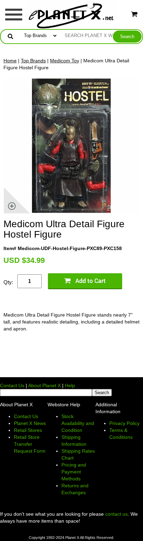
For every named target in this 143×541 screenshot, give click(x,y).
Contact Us (12, 385)
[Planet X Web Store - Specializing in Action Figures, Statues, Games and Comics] (71, 14)
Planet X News (30, 423)
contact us (116, 514)
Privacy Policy (124, 423)
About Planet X (44, 385)
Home (10, 60)
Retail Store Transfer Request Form (29, 444)
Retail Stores (28, 430)
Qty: (8, 282)
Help (70, 385)
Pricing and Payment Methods (73, 471)
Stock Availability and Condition (77, 423)
